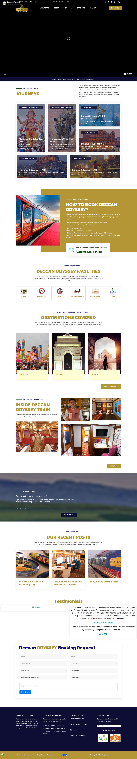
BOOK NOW (115, 8)
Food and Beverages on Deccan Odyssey (30, 583)
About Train (44, 8)
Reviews (28, 755)
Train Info (81, 8)
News (43, 755)
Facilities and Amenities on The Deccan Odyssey (68, 583)
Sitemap (73, 730)
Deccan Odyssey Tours (63, 8)
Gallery (93, 8)
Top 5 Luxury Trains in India (104, 581)
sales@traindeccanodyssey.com (55, 728)
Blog (38, 755)
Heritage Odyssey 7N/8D (32, 170)
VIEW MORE (114, 466)
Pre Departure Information (79, 724)
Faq (34, 755)
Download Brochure (77, 719)
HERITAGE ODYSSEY (28, 158)
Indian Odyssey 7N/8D (93, 116)
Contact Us (20, 755)
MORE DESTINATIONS (110, 386)
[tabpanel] (103, 620)
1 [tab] (103, 636)
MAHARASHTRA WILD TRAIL (61, 107)
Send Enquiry (25, 692)
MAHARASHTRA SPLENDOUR (31, 107)
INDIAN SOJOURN (89, 133)
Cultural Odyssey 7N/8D (85, 170)
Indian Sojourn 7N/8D (92, 144)
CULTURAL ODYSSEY (81, 158)
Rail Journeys (51, 755)
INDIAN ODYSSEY (89, 107)
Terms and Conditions (77, 735)
